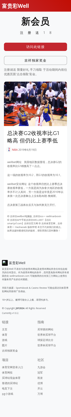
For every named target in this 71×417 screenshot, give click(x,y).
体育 (4, 334)
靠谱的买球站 (10, 383)
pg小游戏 (7, 394)
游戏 (4, 340)
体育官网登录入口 (12, 367)
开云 (40, 388)
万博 (40, 394)
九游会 (41, 367)
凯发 (40, 378)
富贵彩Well (15, 5)
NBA (15, 150)
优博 (40, 383)
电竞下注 (7, 388)
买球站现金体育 (11, 378)
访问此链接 (35, 46)
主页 (4, 329)
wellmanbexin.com (19, 275)
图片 (4, 345)
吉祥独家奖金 (35, 60)
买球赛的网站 (45, 329)
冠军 (40, 372)
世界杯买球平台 (46, 334)
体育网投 (7, 372)
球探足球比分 (45, 340)
